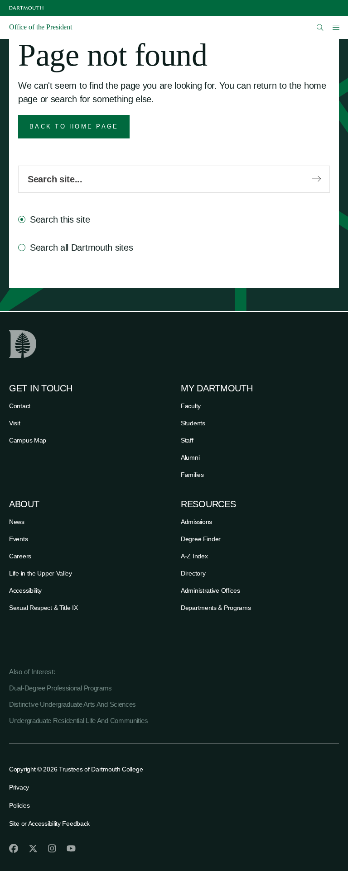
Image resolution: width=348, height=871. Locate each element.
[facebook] (13, 848)
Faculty (191, 405)
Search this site (60, 219)
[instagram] (52, 848)
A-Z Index (194, 556)
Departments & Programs (216, 607)
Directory (193, 573)
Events (18, 539)
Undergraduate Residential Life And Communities (78, 720)
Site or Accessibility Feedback (49, 823)
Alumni (190, 457)
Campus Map (27, 440)
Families (192, 474)
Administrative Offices (210, 590)
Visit (14, 423)
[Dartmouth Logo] (26, 8)
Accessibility (25, 590)
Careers (20, 556)
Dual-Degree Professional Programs (60, 688)
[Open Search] (320, 27)
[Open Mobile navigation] (336, 27)
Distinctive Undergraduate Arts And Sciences (72, 704)
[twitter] (33, 848)
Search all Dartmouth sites (81, 247)
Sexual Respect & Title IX (43, 607)
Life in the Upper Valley (40, 573)
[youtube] (71, 848)
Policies (19, 805)
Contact (19, 405)
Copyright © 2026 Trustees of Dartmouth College (76, 769)
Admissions (196, 521)
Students (193, 423)
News (16, 521)
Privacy (19, 787)
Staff (187, 440)
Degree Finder (201, 539)
